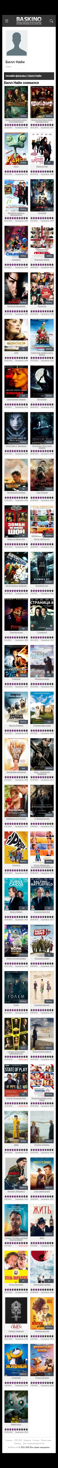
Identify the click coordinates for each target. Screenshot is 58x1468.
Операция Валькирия (16, 306)
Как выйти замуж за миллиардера (16, 214)
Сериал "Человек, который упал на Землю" (16, 1239)
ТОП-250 (18, 1440)
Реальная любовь (42, 260)
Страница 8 (42, 632)
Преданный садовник (16, 493)
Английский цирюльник (16, 772)
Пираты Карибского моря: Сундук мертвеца (16, 121)
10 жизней (16, 1378)
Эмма (16, 1145)
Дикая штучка (42, 166)
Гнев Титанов (42, 493)
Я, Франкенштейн (42, 819)
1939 (16, 353)
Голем (16, 1005)
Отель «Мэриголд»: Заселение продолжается (42, 866)
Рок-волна (42, 306)
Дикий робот (16, 1424)
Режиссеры (46, 1440)
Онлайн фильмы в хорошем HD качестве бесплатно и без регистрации (29, 21)
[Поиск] (51, 21)
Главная (8, 1440)
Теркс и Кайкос (16, 912)
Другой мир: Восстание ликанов (42, 447)
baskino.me (13, 1447)
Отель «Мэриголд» (42, 539)
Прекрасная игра (42, 1331)
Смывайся (16, 260)
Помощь (17, 1443)
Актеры (36, 1440)
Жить (42, 1238)
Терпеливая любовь (42, 1285)
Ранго (16, 166)
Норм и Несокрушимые (16, 958)
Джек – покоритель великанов (42, 773)
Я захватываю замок (42, 726)
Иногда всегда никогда (42, 1052)
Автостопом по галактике (16, 586)
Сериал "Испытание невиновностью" (16, 1053)
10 (27, 124)
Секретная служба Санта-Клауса (42, 354)
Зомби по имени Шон (16, 539)
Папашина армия (42, 958)
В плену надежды (42, 1145)
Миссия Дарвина (16, 726)
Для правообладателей (33, 1443)
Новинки (27, 1440)
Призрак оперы (16, 632)
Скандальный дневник (16, 399)
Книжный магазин (42, 1005)
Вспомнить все (42, 586)
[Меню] (7, 21)
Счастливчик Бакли (42, 1191)
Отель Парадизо (16, 1285)
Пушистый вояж (42, 1378)
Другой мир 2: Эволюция (16, 446)
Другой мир (42, 399)
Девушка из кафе (42, 679)
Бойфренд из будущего (16, 819)
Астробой (42, 213)
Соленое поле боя (42, 912)
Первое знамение (16, 1331)
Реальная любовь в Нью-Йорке (42, 1099)
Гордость (16, 865)
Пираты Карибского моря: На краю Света (42, 121)
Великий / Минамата (16, 1191)
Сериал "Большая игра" (16, 1098)
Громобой (16, 679)
